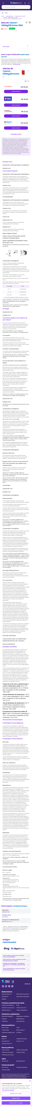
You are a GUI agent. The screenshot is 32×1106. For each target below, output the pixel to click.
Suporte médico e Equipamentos (6, 1010)
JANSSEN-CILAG (6, 912)
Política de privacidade (22, 1050)
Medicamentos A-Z (6, 994)
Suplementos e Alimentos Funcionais (22, 1016)
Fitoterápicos (5, 996)
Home (2, 16)
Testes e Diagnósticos (21, 1010)
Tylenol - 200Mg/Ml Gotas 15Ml (10, 17)
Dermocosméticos (8, 1025)
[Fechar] (30, 1081)
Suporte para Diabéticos (8, 1005)
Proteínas (4, 1018)
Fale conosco (5, 1067)
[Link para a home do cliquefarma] (16, 3)
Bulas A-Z (4, 1038)
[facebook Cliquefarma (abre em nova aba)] (3, 986)
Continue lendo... (17, 64)
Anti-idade (18, 1032)
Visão (17, 1005)
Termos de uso (5, 1050)
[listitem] (14, 948)
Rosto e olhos (5, 1027)
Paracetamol (5, 916)
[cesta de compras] (28, 3)
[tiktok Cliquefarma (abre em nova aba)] (9, 986)
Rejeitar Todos (16, 1098)
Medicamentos (9, 16)
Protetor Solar (5, 1030)
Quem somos (5, 1061)
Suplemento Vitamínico (7, 1016)
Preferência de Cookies (8, 1054)
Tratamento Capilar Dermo (8, 1032)
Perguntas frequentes (21, 1067)
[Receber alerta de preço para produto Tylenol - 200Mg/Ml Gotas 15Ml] (28, 81)
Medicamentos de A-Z (20, 16)
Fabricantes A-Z (6, 1041)
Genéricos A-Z (20, 1041)
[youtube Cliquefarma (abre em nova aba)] (6, 986)
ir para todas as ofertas (16, 134)
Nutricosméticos (20, 1030)
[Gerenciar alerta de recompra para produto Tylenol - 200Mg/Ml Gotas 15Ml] (25, 81)
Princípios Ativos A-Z (7, 1043)
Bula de (12, 24)
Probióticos (5, 1021)
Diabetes (4, 999)
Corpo (18, 1027)
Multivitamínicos (20, 1018)
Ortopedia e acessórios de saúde (8, 1008)
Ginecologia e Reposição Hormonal (22, 996)
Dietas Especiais (20, 1021)
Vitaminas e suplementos (11, 1014)
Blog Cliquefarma (20, 1061)
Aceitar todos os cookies (16, 1103)
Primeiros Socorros (21, 1007)
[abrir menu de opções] (3, 3)
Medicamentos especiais (22, 994)
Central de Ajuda (6, 1069)
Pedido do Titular (20, 1052)
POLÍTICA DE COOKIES (8, 1090)
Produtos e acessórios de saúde (13, 1003)
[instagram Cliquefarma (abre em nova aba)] (12, 986)
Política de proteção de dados (7, 1052)
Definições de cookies (16, 1093)
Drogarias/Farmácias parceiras (21, 1039)
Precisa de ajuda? (8, 1065)
